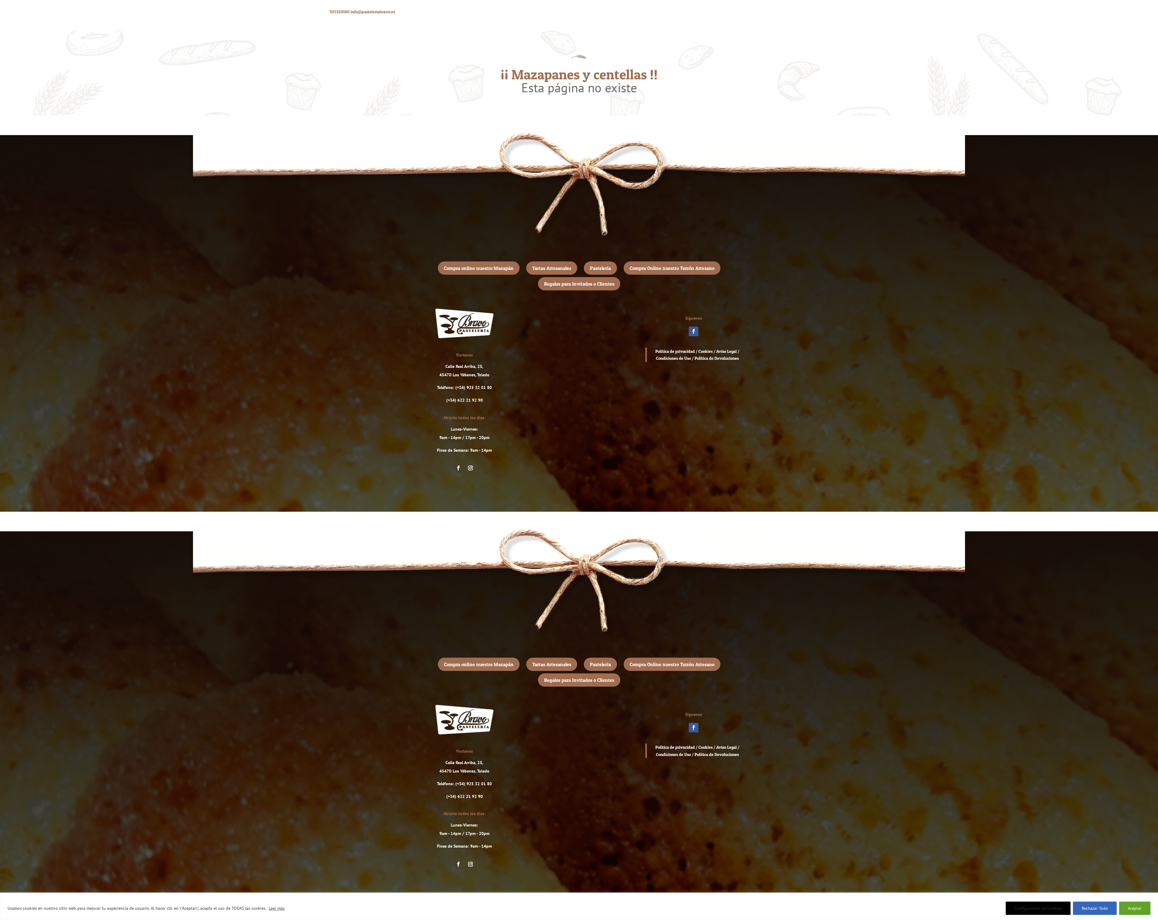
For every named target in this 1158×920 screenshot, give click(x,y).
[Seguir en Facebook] (458, 468)
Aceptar (1135, 908)
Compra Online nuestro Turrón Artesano (672, 268)
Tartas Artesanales (551, 268)
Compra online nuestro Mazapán (479, 268)
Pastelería (600, 268)
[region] (579, 906)
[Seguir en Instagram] (470, 468)
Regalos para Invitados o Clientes (579, 284)
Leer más (277, 908)
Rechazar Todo (1095, 908)
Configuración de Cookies (1038, 908)
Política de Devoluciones (716, 358)
